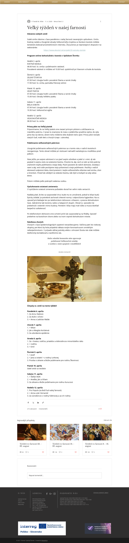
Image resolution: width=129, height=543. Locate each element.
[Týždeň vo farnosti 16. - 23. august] (64, 432)
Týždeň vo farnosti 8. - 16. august (97, 445)
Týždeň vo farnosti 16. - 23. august (63, 445)
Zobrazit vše (108, 420)
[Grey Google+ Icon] (50, 493)
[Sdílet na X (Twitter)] (33, 403)
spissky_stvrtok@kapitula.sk (40, 507)
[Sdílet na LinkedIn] (38, 403)
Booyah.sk (44, 540)
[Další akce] (100, 21)
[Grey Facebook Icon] (46, 493)
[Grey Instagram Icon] (54, 493)
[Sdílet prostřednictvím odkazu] (43, 403)
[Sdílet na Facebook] (28, 403)
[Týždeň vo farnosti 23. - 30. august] (31, 432)
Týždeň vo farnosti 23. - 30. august (31, 445)
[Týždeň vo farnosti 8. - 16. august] (97, 432)
